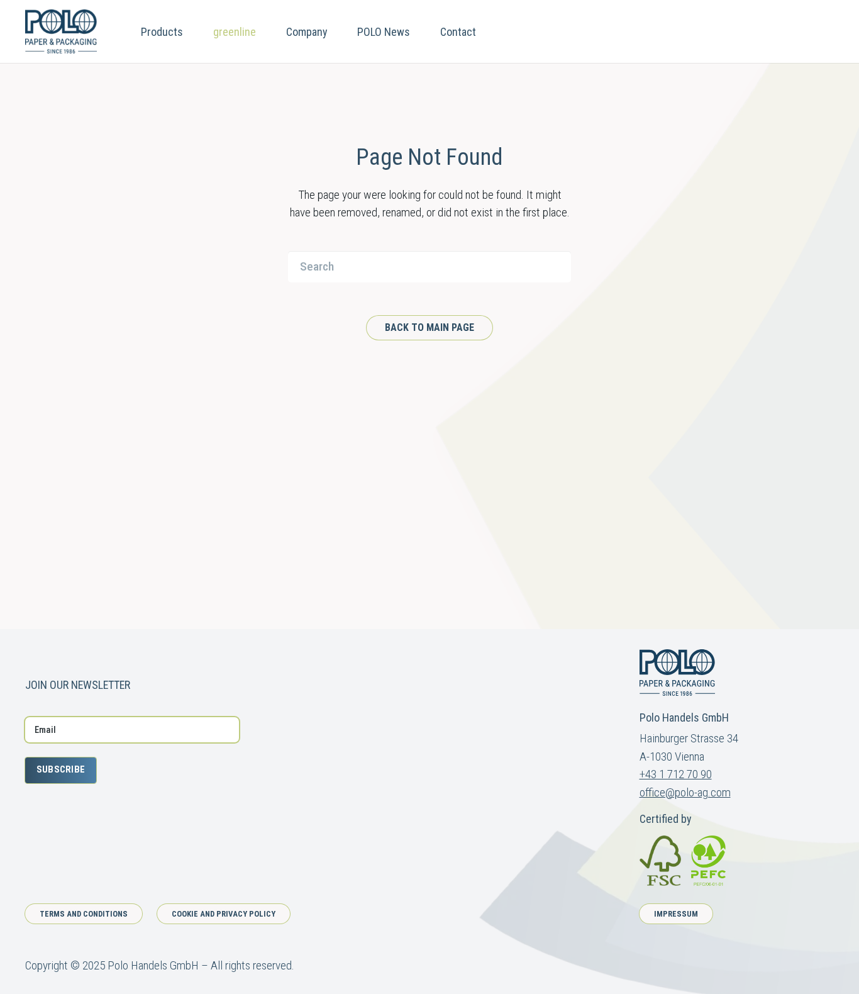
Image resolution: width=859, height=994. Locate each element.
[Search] (555, 266)
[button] (193, 31)
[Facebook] (30, 655)
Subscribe (61, 769)
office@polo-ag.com (685, 792)
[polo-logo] (61, 31)
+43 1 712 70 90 (676, 774)
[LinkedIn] (76, 655)
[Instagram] (53, 656)
